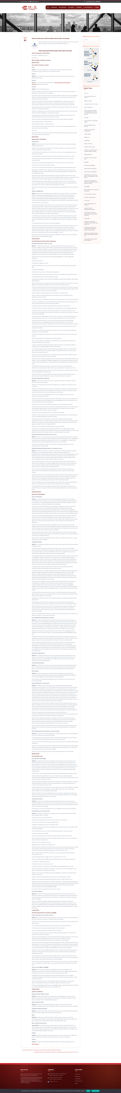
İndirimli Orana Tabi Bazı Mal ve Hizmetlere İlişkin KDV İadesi (91, 150)
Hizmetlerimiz (87, 140)
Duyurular (86, 117)
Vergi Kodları (87, 218)
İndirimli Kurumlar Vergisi (89, 146)
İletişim (76, 1083)
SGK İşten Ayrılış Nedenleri (89, 197)
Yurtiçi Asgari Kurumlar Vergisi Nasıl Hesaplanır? (90, 239)
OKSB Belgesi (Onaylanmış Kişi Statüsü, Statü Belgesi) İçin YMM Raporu (91, 176)
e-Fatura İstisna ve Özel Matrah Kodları (91, 121)
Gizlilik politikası (95, 1090)
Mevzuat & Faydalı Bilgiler (89, 165)
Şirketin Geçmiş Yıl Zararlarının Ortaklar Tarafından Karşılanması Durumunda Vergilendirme (31, 1074)
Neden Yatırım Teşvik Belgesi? (90, 171)
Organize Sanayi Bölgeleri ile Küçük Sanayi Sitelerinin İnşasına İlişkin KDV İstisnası (91, 182)
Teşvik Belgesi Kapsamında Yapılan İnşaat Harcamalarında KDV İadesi (90, 214)
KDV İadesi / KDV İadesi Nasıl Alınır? (90, 158)
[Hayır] (119, 1091)
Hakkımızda (86, 137)
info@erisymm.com (35, 1)
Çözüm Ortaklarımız (88, 107)
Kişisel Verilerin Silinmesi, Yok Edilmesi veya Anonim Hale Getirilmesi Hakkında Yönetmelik (41, 1050)
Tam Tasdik (86, 200)
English (98, 1)
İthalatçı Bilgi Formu (88, 154)
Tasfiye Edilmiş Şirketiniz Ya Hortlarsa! (90, 204)
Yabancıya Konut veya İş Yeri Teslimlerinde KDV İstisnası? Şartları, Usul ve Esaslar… (90, 229)
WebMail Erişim (91, 1)
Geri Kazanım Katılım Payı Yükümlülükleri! (89, 130)
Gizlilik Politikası (87, 134)
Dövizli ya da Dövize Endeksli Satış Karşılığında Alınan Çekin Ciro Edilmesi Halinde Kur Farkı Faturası (90, 112)
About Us (86, 93)
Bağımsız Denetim (88, 101)
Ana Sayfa (77, 1074)
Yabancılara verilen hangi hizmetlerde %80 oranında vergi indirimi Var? (91, 223)
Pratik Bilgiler (87, 186)
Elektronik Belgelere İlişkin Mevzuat (89, 126)
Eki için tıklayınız (35, 1044)
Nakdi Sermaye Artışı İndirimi (90, 168)
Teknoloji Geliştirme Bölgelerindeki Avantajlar (89, 209)
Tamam (88, 1090)
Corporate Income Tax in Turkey (91, 104)
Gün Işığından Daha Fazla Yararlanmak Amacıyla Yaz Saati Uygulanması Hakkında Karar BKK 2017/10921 (56, 1052)
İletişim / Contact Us (88, 143)
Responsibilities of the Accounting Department (91, 190)
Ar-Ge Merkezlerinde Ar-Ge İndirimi (90, 97)
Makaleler (86, 162)
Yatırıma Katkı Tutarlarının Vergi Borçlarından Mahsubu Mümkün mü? (91, 234)
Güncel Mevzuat (78, 1081)
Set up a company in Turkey (90, 194)
